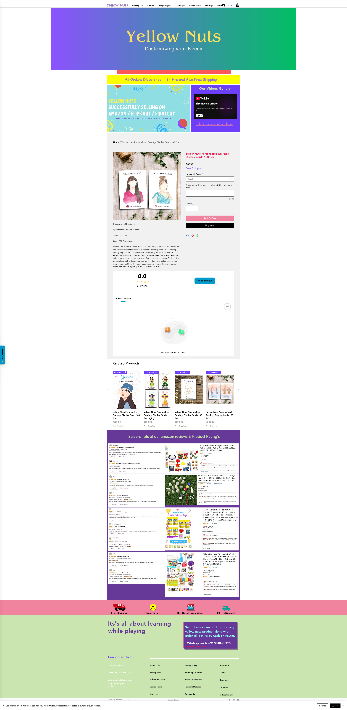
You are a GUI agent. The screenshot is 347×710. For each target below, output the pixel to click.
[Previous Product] (108, 389)
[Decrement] (187, 208)
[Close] (343, 705)
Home (116, 142)
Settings (322, 705)
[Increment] (196, 208)
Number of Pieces (194, 174)
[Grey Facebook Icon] (229, 699)
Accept (335, 705)
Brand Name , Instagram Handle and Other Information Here (210, 186)
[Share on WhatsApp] (197, 235)
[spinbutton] (191, 208)
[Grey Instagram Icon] (233, 699)
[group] (173, 399)
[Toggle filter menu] (227, 306)
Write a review (205, 280)
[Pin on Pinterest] (192, 235)
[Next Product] (238, 389)
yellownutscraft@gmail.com (120, 680)
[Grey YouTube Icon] (238, 699)
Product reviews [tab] (123, 298)
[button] (237, 5)
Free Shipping (194, 168)
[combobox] (210, 179)
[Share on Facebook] (187, 235)
